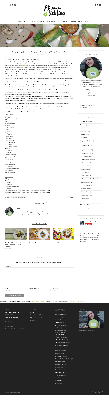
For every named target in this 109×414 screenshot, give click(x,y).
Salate (81, 201)
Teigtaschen (39, 203)
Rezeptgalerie (64, 202)
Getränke (82, 128)
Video (21, 65)
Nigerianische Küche (87, 156)
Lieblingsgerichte (37, 21)
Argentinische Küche (86, 162)
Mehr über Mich (91, 95)
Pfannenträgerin (76, 21)
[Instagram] (15, 5)
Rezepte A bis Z (52, 21)
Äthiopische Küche (86, 153)
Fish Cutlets (33, 242)
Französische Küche (86, 175)
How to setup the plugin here (76, 301)
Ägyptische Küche (86, 150)
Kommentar (9, 266)
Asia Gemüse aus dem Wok (12, 312)
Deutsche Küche (85, 169)
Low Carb (82, 137)
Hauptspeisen (52, 202)
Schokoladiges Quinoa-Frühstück (14, 328)
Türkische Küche (85, 198)
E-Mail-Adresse (34, 288)
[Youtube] (10, 5)
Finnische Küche (85, 172)
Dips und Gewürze (28, 202)
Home (20, 21)
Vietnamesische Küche (18, 197)
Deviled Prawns (57, 242)
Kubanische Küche (85, 185)
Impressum (33, 320)
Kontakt (88, 21)
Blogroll (32, 312)
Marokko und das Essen (12, 324)
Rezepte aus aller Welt (85, 141)
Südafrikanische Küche (88, 159)
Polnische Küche (85, 192)
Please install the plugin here (39, 301)
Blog (26, 21)
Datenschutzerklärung (36, 318)
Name (7, 288)
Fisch (8, 197)
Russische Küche (85, 195)
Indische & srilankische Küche (88, 179)
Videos (64, 21)
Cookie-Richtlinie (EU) (35, 315)
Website (55, 288)
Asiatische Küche (14, 202)
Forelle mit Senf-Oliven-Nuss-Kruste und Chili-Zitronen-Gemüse (14, 244)
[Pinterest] (12, 5)
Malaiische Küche (85, 188)
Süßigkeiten (83, 205)
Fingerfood (41, 202)
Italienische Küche (85, 182)
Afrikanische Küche (86, 145)
